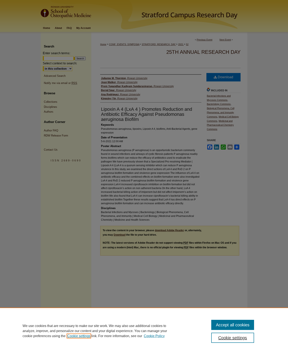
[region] (144, 331)
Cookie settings (78, 336)
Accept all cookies (232, 325)
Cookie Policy (154, 336)
